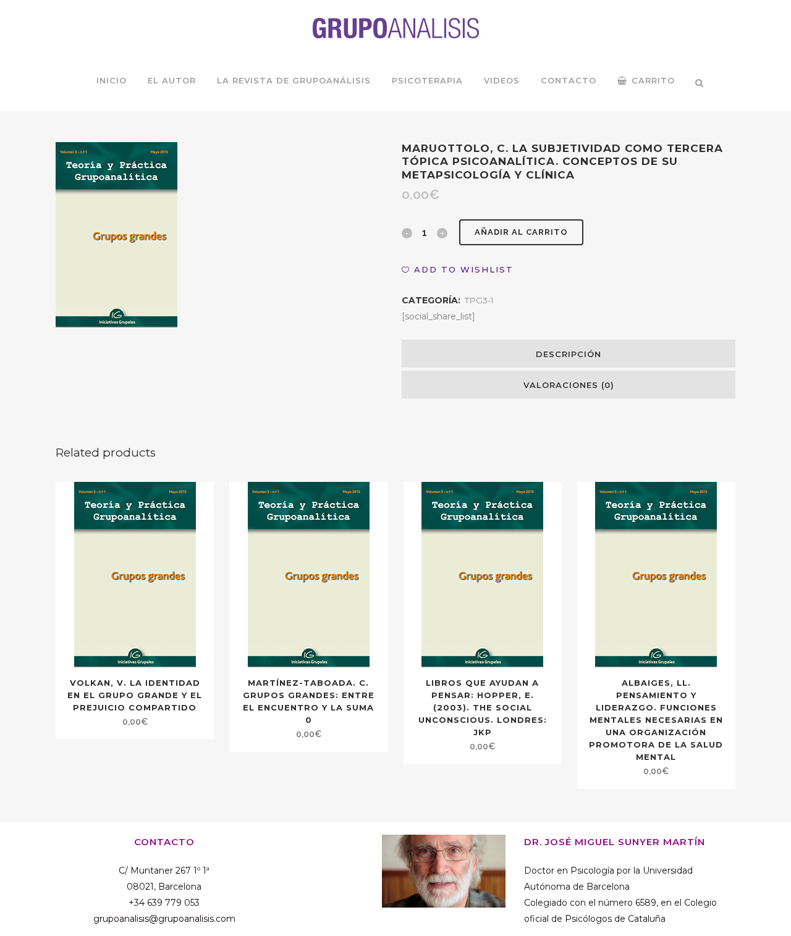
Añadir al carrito (521, 232)
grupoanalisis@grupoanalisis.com (164, 918)
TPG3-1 (479, 300)
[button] (458, 269)
